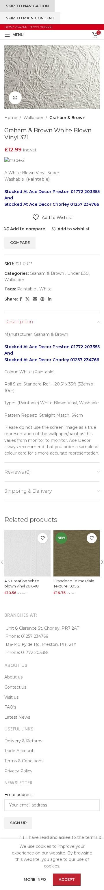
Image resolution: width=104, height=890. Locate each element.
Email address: (18, 794)
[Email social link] (35, 299)
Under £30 (78, 273)
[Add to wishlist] (43, 538)
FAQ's (10, 707)
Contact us (15, 687)
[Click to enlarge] (15, 97)
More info (35, 879)
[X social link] (27, 299)
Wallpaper (33, 117)
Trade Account (19, 750)
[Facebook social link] (21, 299)
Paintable (26, 289)
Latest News (17, 717)
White (45, 289)
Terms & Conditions (23, 760)
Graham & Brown (67, 117)
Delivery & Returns (23, 740)
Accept (67, 879)
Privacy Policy (18, 771)
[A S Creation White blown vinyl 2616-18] (27, 553)
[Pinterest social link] (42, 299)
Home (10, 117)
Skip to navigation (27, 5)
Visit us (11, 697)
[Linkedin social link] (49, 299)
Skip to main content (30, 18)
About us (13, 677)
